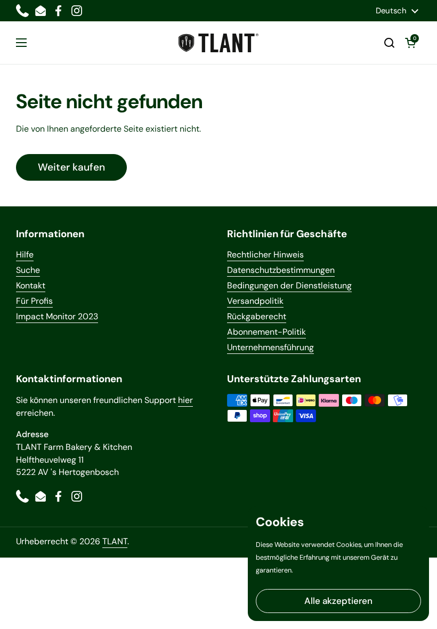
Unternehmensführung (270, 347)
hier (185, 400)
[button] (389, 42)
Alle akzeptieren (338, 601)
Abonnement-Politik (266, 331)
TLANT (114, 541)
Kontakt (30, 285)
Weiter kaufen (71, 167)
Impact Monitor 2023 (57, 316)
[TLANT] (218, 43)
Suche (28, 270)
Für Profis (34, 301)
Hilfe (25, 254)
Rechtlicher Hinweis (265, 254)
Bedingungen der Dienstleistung (289, 285)
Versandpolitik (255, 301)
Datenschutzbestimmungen (281, 270)
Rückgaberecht (256, 316)
